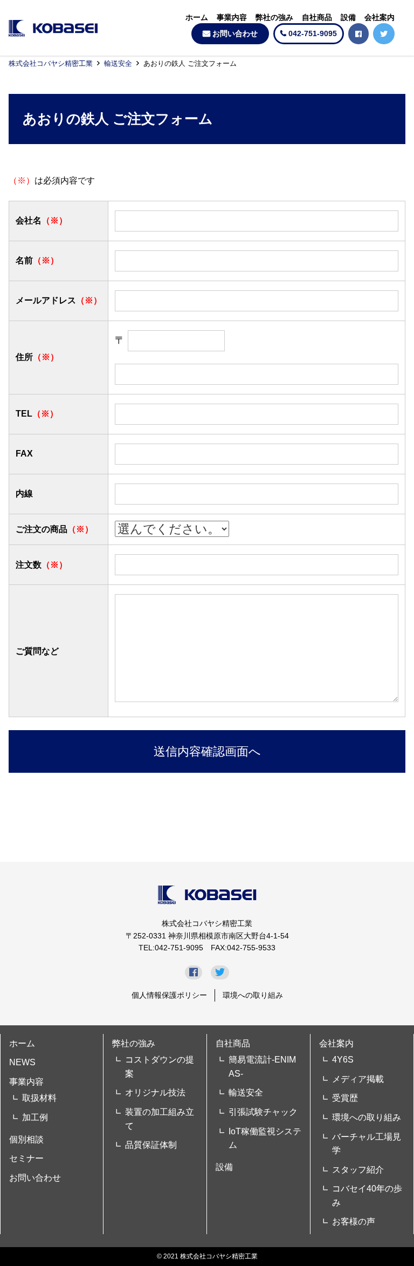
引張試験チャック (263, 1112)
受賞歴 (345, 1097)
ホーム (196, 17)
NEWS (22, 1062)
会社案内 (379, 17)
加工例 (35, 1117)
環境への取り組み (253, 995)
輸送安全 (118, 63)
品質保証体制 (151, 1144)
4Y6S (343, 1059)
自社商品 (317, 17)
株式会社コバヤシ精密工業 (51, 63)
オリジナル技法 (155, 1092)
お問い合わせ (235, 33)
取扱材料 (39, 1097)
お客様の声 (353, 1221)
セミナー (26, 1158)
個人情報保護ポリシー (169, 995)
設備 (348, 17)
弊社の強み (274, 17)
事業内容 (232, 17)
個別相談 (26, 1139)
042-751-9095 (312, 33)
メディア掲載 (358, 1079)
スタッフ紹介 (358, 1169)
